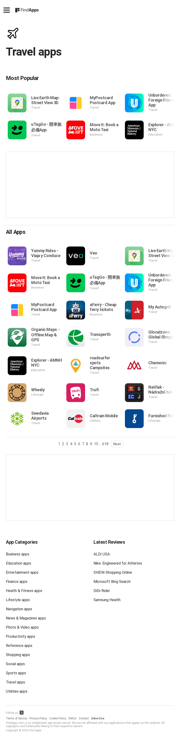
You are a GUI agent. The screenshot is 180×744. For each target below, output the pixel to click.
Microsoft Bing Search (112, 581)
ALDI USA (102, 554)
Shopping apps (18, 655)
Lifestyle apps (18, 600)
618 (105, 444)
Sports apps (16, 673)
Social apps (15, 664)
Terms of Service (16, 718)
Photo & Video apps (22, 627)
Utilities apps (16, 691)
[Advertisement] (90, 185)
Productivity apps (20, 636)
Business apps (17, 554)
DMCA (72, 718)
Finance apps (16, 581)
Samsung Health (107, 600)
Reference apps (19, 645)
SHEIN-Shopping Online (113, 572)
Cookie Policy (57, 718)
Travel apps (15, 682)
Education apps (18, 563)
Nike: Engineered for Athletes (118, 563)
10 (96, 444)
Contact (84, 718)
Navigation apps (19, 609)
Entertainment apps (22, 572)
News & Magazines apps (26, 618)
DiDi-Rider (102, 590)
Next (117, 444)
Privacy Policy (38, 718)
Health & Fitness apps (24, 590)
